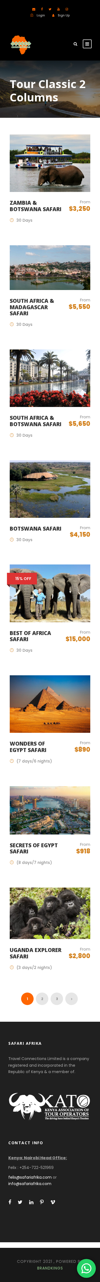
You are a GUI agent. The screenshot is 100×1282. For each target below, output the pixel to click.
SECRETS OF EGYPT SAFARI (34, 848)
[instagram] (67, 9)
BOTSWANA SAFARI (35, 528)
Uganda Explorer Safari (35, 953)
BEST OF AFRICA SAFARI (30, 636)
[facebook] (42, 9)
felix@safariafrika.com (30, 1177)
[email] (33, 9)
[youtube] (58, 9)
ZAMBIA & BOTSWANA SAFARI (35, 206)
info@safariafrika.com (29, 1183)
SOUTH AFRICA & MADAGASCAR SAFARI (32, 307)
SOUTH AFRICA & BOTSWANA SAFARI (35, 421)
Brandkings (50, 1268)
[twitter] (50, 9)
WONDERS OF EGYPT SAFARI (28, 747)
